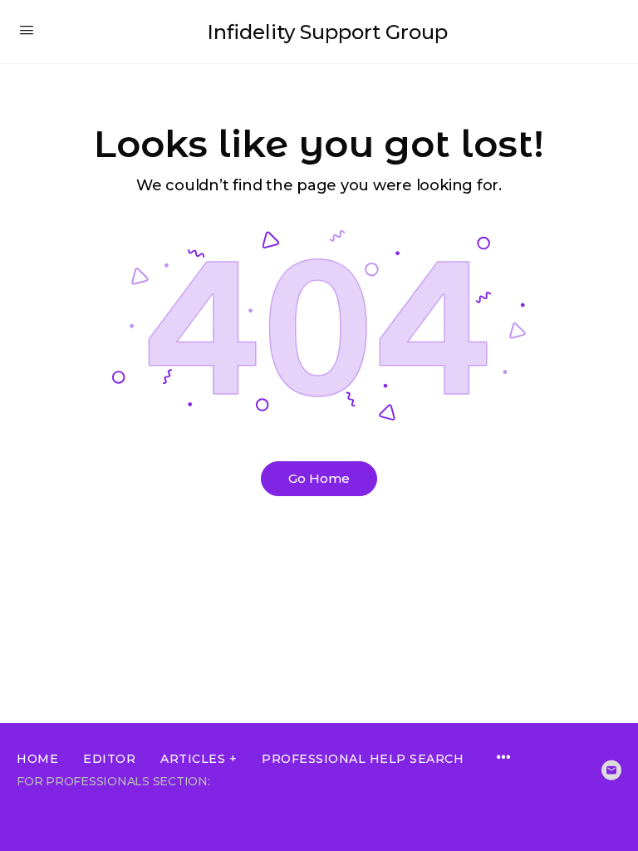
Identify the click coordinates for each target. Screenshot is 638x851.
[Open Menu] (27, 30)
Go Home (319, 478)
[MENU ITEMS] (503, 759)
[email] (611, 770)
